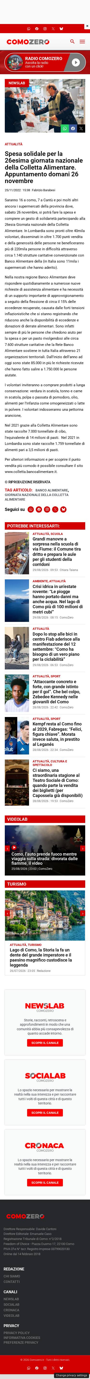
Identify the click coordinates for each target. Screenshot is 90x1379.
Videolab (11, 1316)
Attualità (13, 144)
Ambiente (40, 581)
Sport (55, 676)
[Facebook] (39, 509)
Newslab (17, 83)
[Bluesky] (63, 509)
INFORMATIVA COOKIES (22, 1338)
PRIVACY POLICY (17, 1333)
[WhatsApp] (31, 509)
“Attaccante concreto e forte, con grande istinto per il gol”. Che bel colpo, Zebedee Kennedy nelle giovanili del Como (56, 691)
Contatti (12, 1282)
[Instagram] (47, 509)
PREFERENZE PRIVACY (21, 1342)
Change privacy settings (71, 1375)
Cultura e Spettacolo (50, 763)
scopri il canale (45, 1043)
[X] (55, 509)
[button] (45, 62)
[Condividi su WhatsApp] (65, 128)
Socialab (11, 1304)
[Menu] (82, 41)
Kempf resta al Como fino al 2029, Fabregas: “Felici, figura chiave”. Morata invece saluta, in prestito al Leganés (57, 734)
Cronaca (11, 1310)
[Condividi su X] (81, 128)
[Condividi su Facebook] (73, 128)
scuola (57, 534)
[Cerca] (72, 41)
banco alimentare (52, 490)
